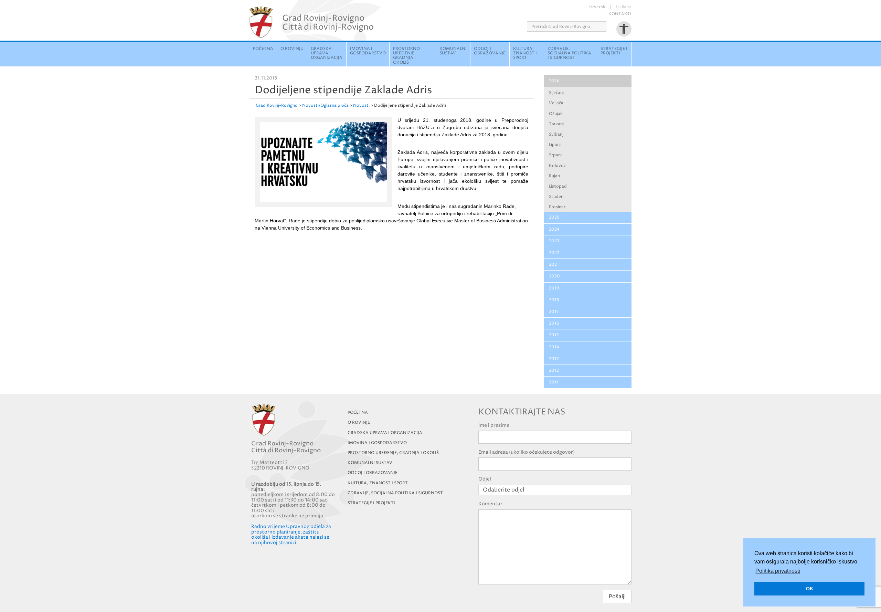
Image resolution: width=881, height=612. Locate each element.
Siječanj (556, 93)
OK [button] (809, 588)
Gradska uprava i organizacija (326, 53)
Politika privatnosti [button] (777, 571)
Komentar (490, 503)
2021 (554, 264)
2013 (554, 359)
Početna (263, 49)
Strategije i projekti (614, 51)
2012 (554, 370)
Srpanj (555, 155)
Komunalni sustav (453, 51)
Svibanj (556, 134)
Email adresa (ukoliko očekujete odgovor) (526, 452)
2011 (554, 382)
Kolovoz (557, 166)
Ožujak (556, 114)
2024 (554, 229)
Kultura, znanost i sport (525, 53)
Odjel (484, 479)
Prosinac (557, 207)
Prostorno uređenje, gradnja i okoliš (406, 55)
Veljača (556, 103)
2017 (554, 312)
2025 (554, 217)
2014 (554, 347)
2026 (554, 81)
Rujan (554, 176)
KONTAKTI (619, 14)
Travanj (556, 124)
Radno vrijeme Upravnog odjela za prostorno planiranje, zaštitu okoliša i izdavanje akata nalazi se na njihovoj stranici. (291, 534)
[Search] (608, 26)
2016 (554, 323)
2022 (554, 253)
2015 (554, 335)
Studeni (556, 197)
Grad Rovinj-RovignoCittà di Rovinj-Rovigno (328, 22)
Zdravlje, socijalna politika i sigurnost (569, 53)
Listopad (558, 186)
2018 (554, 300)
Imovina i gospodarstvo (368, 51)
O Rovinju (292, 49)
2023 (554, 241)
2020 (554, 276)
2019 (554, 288)
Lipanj (555, 145)
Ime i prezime (493, 425)
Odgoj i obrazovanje (490, 51)
